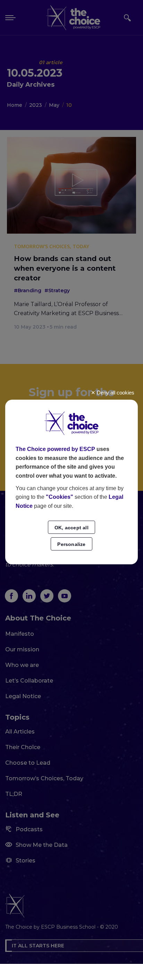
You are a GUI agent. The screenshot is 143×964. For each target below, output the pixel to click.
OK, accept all (71, 527)
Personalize (71, 544)
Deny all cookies (114, 393)
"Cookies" (59, 497)
